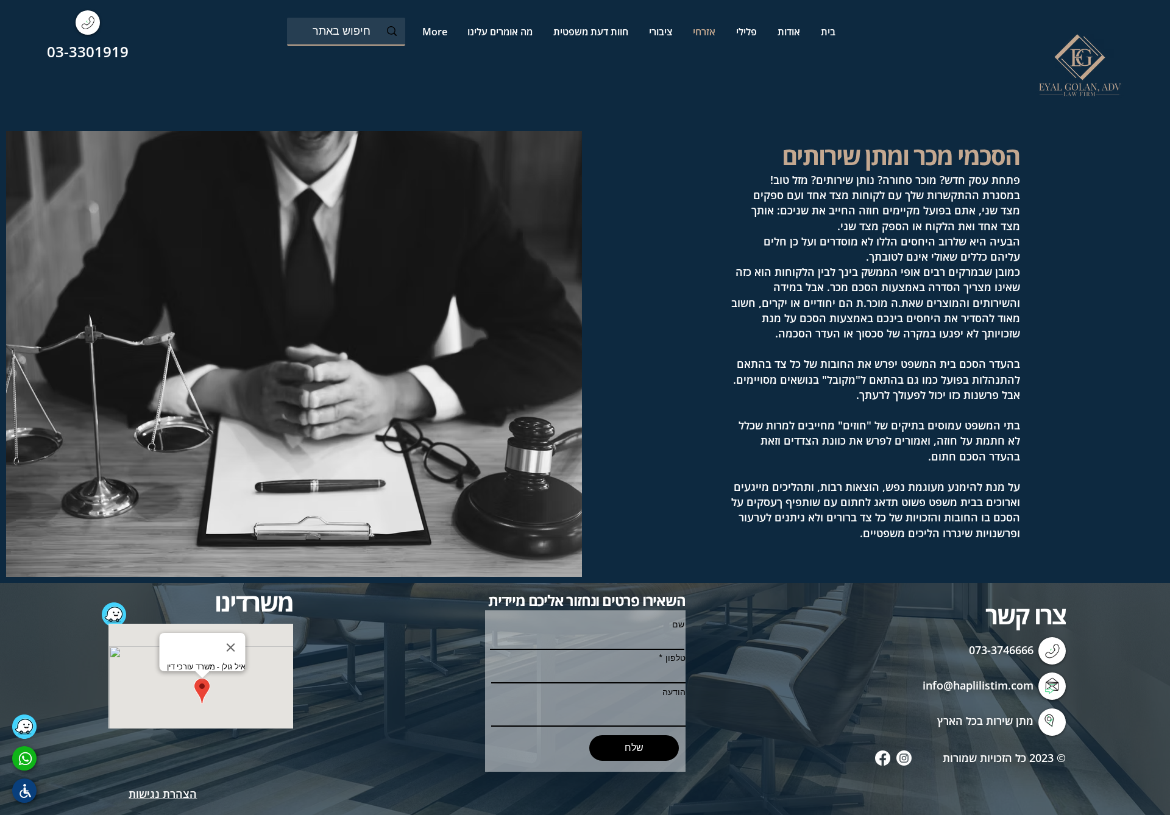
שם (678, 624)
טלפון (675, 658)
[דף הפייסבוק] (882, 758)
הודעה (674, 692)
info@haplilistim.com (978, 685)
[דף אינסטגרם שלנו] (904, 758)
